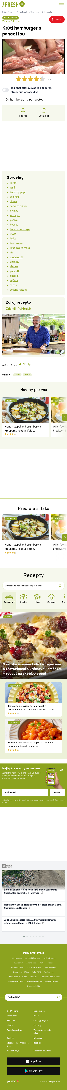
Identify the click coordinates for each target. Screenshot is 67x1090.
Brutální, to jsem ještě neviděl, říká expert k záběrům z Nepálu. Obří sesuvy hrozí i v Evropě (30, 891)
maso (13, 233)
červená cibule (18, 206)
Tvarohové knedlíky (34, 981)
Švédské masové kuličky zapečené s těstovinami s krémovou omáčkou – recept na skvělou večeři (32, 669)
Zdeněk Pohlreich (11, 21)
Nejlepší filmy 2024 (32, 958)
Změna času (31, 963)
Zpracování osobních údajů (43, 1031)
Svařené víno (49, 972)
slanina (14, 266)
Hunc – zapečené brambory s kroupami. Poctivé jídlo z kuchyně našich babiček (23, 429)
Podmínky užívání (14, 1030)
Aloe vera (33, 977)
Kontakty (37, 1025)
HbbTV (10, 1025)
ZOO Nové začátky (34, 968)
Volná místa (12, 1016)
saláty (13, 285)
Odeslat (57, 792)
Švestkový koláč (33, 986)
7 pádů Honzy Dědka (21, 972)
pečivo (13, 220)
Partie (42, 963)
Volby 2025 (36, 972)
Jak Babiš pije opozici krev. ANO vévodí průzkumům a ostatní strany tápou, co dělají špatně (30, 921)
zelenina (14, 196)
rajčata (14, 280)
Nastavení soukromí (42, 1051)
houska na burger (20, 229)
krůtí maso (16, 243)
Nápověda (38, 1038)
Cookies (10, 1038)
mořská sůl (16, 257)
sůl (11, 252)
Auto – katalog (50, 968)
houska (14, 224)
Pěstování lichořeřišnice (50, 977)
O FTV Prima (12, 1011)
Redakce (37, 1043)
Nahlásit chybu (13, 1051)
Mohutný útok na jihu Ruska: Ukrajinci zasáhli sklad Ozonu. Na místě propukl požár (33, 906)
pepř (12, 187)
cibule (13, 201)
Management (39, 1011)
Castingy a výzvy (41, 1020)
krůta (13, 238)
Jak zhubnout (17, 958)
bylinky (14, 210)
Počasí (50, 963)
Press (36, 1016)
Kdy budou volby (17, 968)
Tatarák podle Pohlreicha (17, 977)
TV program (18, 963)
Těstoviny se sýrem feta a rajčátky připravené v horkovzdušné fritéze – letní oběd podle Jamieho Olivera (31, 709)
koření (13, 182)
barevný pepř (18, 192)
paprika (14, 275)
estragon (15, 215)
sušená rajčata (18, 289)
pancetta (15, 271)
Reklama (11, 1020)
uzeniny (14, 261)
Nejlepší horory (49, 958)
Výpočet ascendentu (15, 981)
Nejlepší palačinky (52, 981)
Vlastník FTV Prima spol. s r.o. (18, 1044)
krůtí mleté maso (20, 247)
